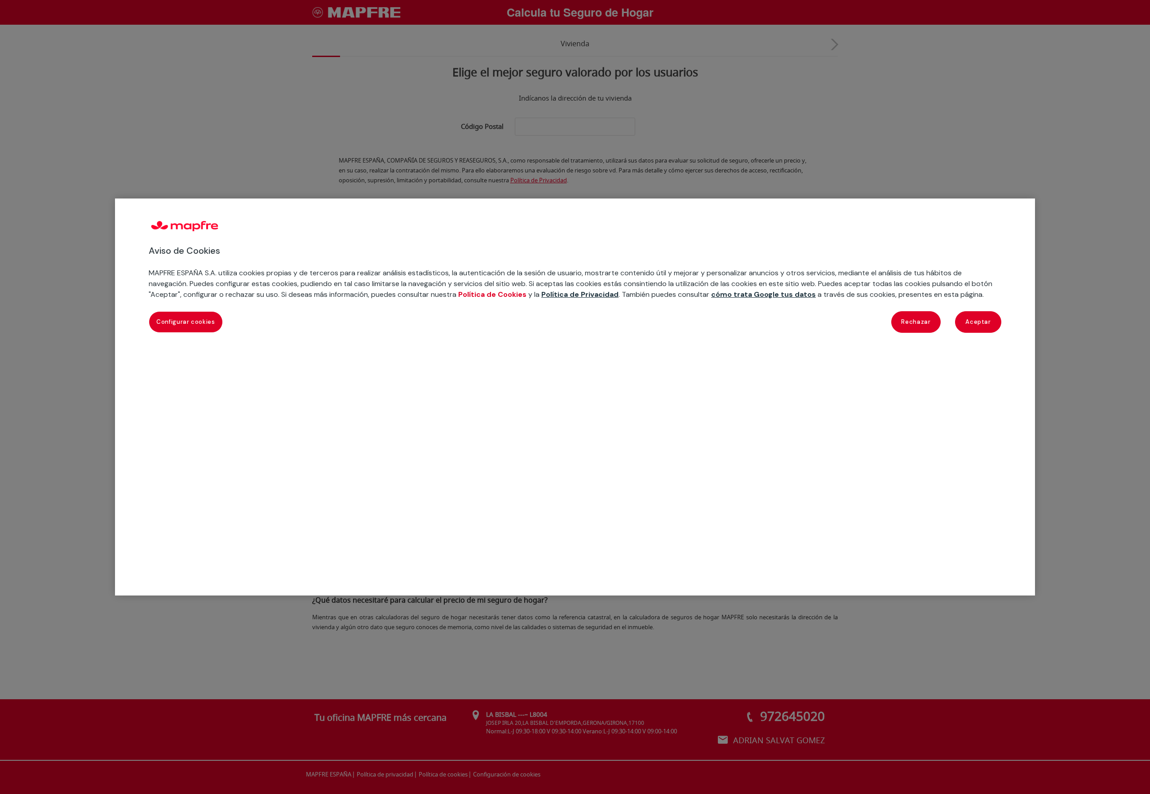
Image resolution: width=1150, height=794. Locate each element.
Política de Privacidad (580, 294)
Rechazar (915, 322)
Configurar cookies (185, 322)
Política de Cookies (492, 294)
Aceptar (978, 322)
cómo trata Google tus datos (763, 294)
